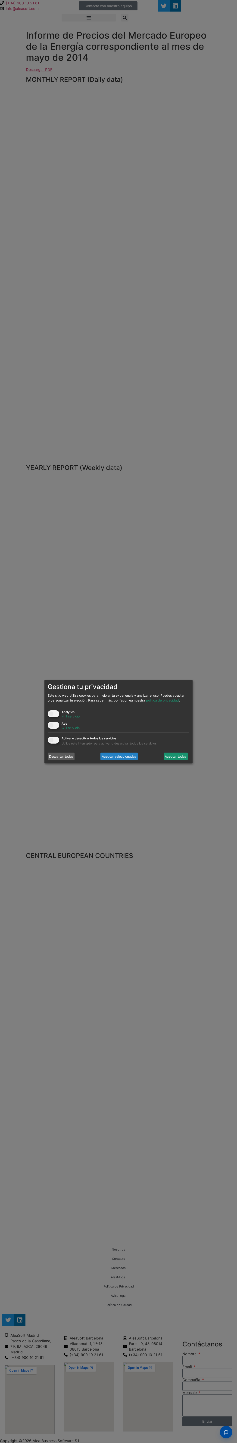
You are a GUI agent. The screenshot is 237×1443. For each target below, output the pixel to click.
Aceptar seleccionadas (119, 756)
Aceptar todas (175, 756)
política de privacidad (162, 700)
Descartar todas (61, 756)
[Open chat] (226, 1432)
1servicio (71, 716)
